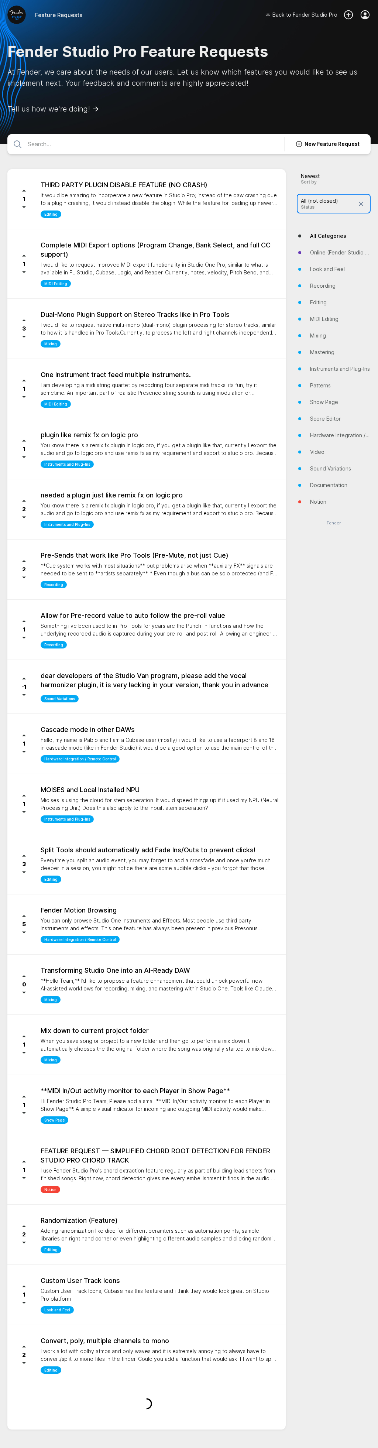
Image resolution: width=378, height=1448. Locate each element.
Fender (334, 523)
